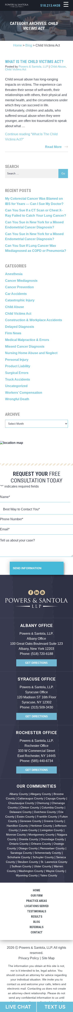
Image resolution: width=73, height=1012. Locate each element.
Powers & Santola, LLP (33, 66)
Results (36, 916)
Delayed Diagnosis (19, 326)
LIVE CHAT (18, 1007)
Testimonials (36, 911)
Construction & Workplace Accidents (33, 320)
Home (17, 45)
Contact (37, 932)
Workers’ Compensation (23, 392)
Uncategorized (16, 386)
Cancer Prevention (19, 287)
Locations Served (37, 906)
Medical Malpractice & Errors (27, 340)
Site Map (48, 958)
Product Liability (17, 366)
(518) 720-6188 (42, 653)
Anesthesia (14, 274)
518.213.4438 (50, 5)
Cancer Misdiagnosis (21, 280)
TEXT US (54, 1007)
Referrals (36, 927)
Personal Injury (16, 359)
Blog (28, 45)
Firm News (13, 333)
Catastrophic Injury (19, 300)
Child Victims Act (15, 69)
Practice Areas (36, 900)
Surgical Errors (16, 373)
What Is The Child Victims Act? (34, 61)
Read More (53, 147)
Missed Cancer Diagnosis (24, 346)
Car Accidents (16, 293)
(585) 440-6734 (42, 761)
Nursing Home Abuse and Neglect (31, 353)
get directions (36, 662)
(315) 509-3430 (42, 707)
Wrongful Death (17, 399)
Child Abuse (58, 66)
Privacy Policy (28, 958)
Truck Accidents (17, 379)
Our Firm (37, 895)
